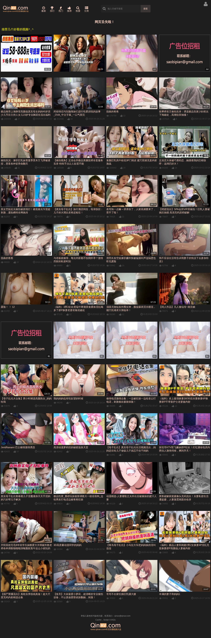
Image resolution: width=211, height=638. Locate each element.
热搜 (78, 11)
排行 (52, 11)
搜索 (145, 8)
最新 (43, 11)
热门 (61, 11)
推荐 (69, 11)
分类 (86, 11)
